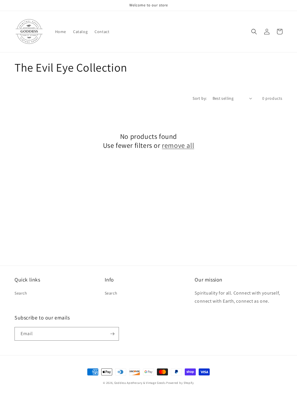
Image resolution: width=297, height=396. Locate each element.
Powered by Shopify (180, 383)
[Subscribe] (112, 334)
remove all (178, 145)
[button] (254, 31)
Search (21, 293)
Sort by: (200, 98)
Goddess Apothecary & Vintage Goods (140, 383)
